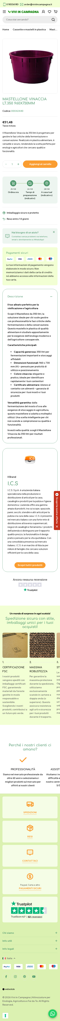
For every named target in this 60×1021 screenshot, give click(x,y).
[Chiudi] (54, 232)
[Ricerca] (53, 19)
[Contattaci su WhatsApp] (52, 1013)
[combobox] (30, 19)
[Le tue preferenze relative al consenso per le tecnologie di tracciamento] (5, 1016)
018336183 (12, 4)
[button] (57, 510)
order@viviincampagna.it (38, 4)
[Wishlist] (49, 11)
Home (5, 29)
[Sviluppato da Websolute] (8, 991)
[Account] (43, 11)
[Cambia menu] (4, 11)
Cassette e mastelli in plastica (29, 29)
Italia (9, 958)
